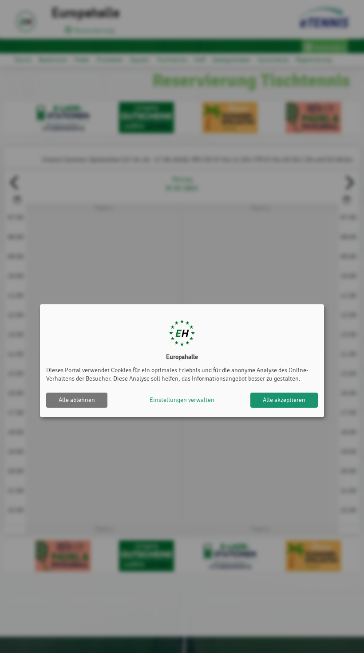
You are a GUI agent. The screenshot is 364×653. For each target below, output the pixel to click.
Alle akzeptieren (284, 400)
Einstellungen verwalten (182, 400)
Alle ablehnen (77, 400)
